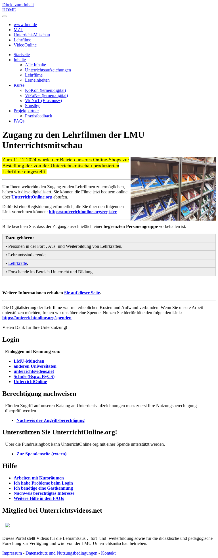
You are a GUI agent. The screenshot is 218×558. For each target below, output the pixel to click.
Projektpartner (26, 110)
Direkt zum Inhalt (18, 4)
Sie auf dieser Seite (82, 292)
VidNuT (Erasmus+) (43, 100)
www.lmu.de (25, 24)
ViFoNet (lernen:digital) (46, 95)
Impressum (12, 553)
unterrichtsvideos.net (34, 371)
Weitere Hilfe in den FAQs (39, 498)
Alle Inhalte (35, 64)
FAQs (19, 121)
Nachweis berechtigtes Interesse (44, 493)
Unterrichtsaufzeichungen (48, 69)
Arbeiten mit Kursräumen (39, 477)
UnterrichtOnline (30, 381)
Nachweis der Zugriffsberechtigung (50, 420)
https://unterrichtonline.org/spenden (37, 317)
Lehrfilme (22, 39)
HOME (9, 9)
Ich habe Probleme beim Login (43, 483)
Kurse (19, 85)
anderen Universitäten (35, 366)
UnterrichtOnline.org (31, 197)
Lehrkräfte (17, 263)
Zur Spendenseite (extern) (41, 453)
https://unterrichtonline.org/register (83, 211)
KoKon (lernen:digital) (45, 90)
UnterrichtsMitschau (32, 34)
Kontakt (108, 553)
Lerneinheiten (37, 80)
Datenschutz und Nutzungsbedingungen (61, 553)
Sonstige (32, 105)
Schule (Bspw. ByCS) (34, 376)
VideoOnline (25, 45)
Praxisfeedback (38, 115)
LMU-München (29, 361)
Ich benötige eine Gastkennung (43, 488)
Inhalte (20, 59)
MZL (18, 29)
